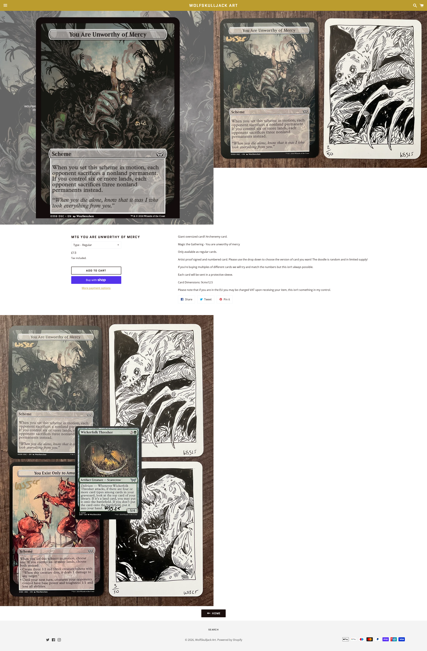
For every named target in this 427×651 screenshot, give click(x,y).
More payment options (96, 288)
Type (76, 245)
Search (213, 629)
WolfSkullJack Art (213, 5)
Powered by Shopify (229, 640)
